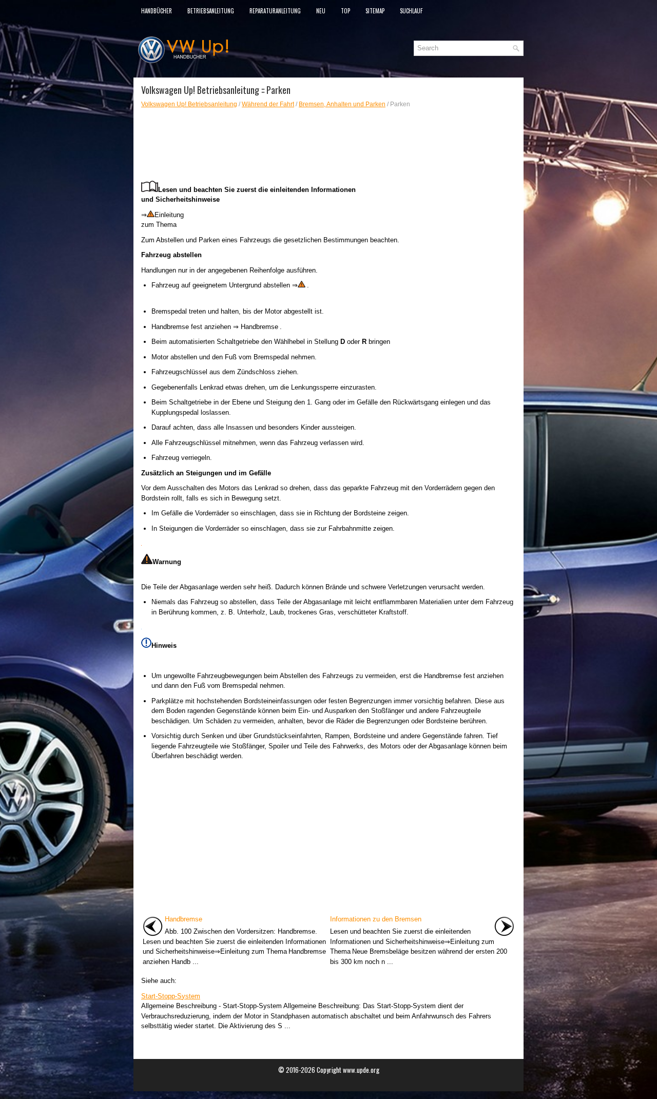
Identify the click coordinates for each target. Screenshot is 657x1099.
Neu (320, 11)
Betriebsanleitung (210, 11)
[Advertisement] (273, 145)
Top (345, 11)
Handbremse (183, 919)
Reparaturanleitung (275, 11)
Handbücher (156, 11)
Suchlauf (411, 11)
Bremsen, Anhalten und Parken (342, 104)
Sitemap (374, 11)
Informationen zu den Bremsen (375, 919)
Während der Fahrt (268, 104)
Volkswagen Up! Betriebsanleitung (189, 104)
